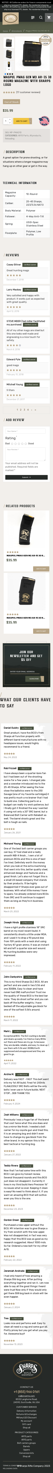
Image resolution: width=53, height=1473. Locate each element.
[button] (8, 39)
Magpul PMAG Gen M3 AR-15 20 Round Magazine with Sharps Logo (26, 618)
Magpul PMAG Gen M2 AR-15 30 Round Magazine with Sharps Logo (26, 556)
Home (5, 31)
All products (17, 31)
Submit (25, 477)
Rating (10, 438)
